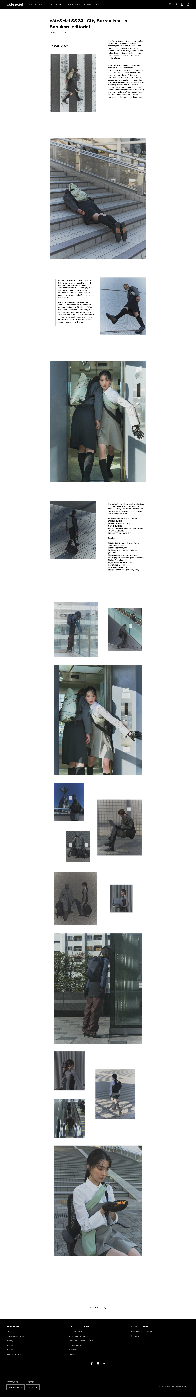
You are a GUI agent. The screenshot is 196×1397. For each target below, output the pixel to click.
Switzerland (14, 1387)
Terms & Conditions (15, 1336)
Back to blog (99, 1307)
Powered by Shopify (182, 1386)
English (31, 1387)
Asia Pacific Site (14, 1354)
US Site (10, 1350)
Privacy (10, 1341)
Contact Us (74, 1354)
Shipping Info (75, 1345)
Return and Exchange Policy (81, 1341)
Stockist (10, 1345)
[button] (170, 4)
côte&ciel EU (169, 1386)
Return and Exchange (78, 1336)
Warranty (73, 1350)
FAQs (9, 1332)
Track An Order (75, 1332)
